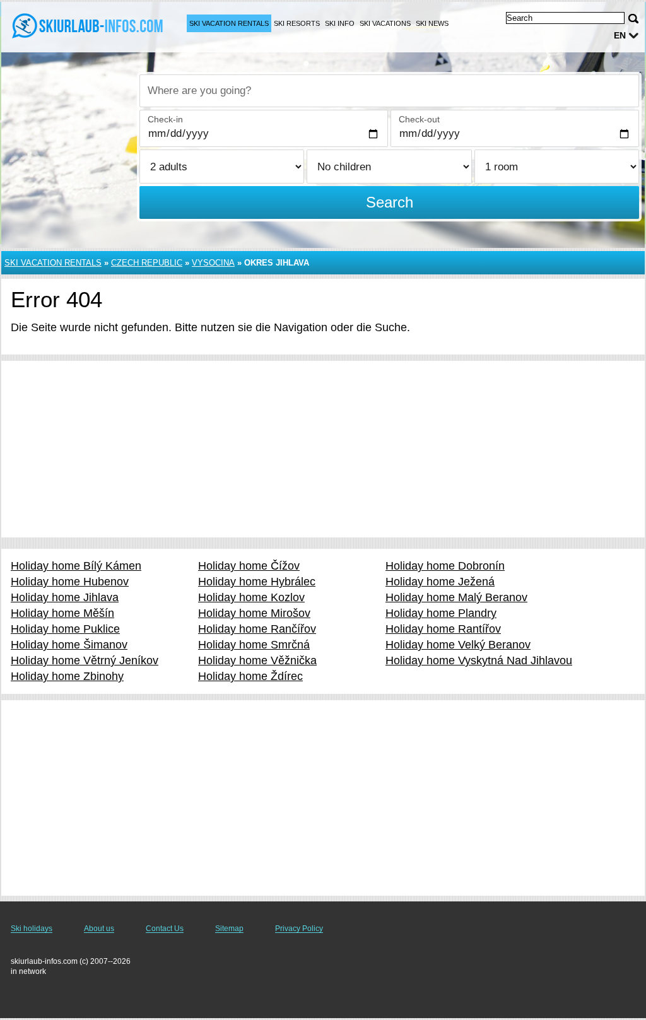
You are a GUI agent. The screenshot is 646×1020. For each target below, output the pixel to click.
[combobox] (389, 90)
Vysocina (213, 262)
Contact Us (165, 928)
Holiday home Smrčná (254, 644)
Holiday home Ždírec (250, 676)
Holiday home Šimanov (69, 644)
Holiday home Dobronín (445, 566)
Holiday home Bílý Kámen (76, 566)
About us (99, 928)
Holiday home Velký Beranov (458, 644)
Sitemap (229, 928)
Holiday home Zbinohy (67, 676)
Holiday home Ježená (440, 581)
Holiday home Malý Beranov (456, 597)
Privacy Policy (299, 928)
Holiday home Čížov (249, 566)
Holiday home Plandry (440, 613)
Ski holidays (31, 928)
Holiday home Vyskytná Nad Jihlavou (478, 660)
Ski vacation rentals (229, 23)
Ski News (432, 23)
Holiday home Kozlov (251, 597)
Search (389, 202)
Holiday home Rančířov (257, 629)
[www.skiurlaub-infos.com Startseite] (88, 26)
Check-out (419, 119)
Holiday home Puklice (65, 629)
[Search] (633, 18)
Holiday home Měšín (62, 613)
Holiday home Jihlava (65, 597)
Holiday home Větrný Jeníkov (84, 660)
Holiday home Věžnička (257, 660)
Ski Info (340, 23)
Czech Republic (146, 262)
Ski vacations (385, 23)
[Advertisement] (323, 449)
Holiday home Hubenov (70, 581)
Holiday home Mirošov (254, 613)
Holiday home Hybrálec (256, 581)
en (620, 35)
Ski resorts (297, 23)
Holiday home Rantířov (443, 629)
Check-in (165, 119)
